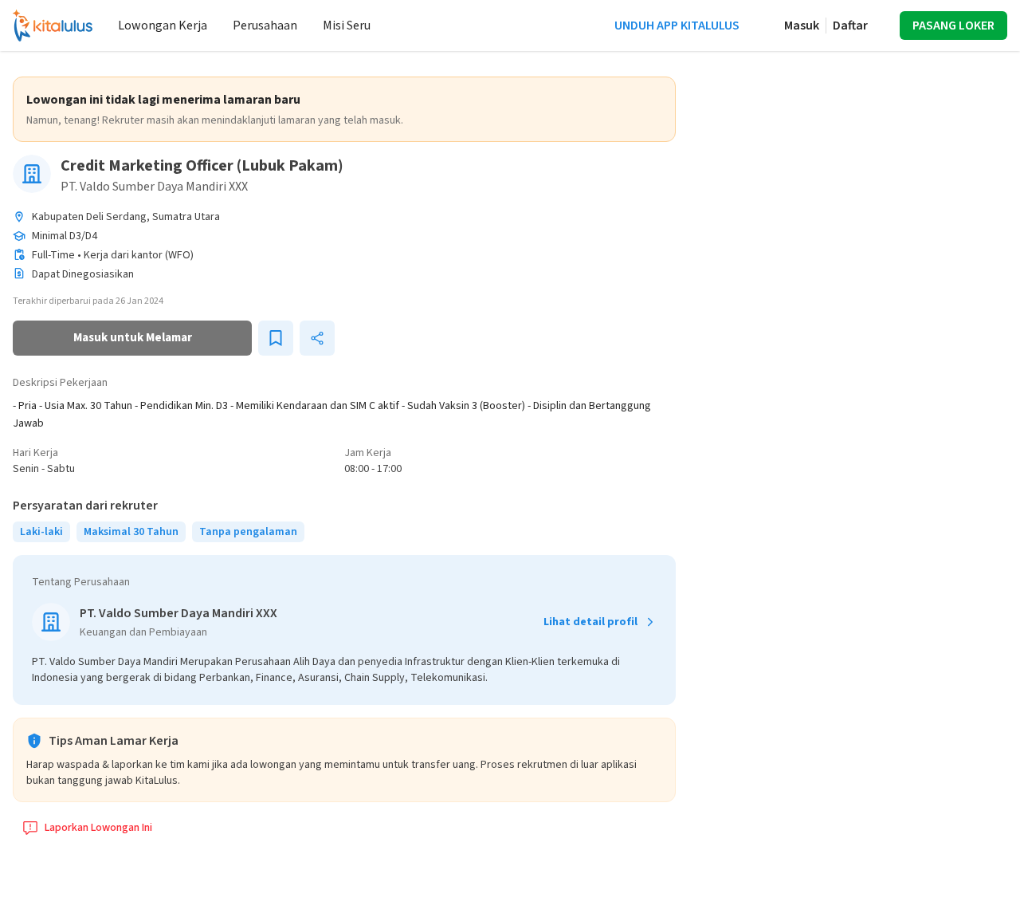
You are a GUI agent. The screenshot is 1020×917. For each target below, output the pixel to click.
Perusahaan (265, 25)
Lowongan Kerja (162, 25)
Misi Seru (347, 25)
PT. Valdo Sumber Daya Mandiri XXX (154, 186)
